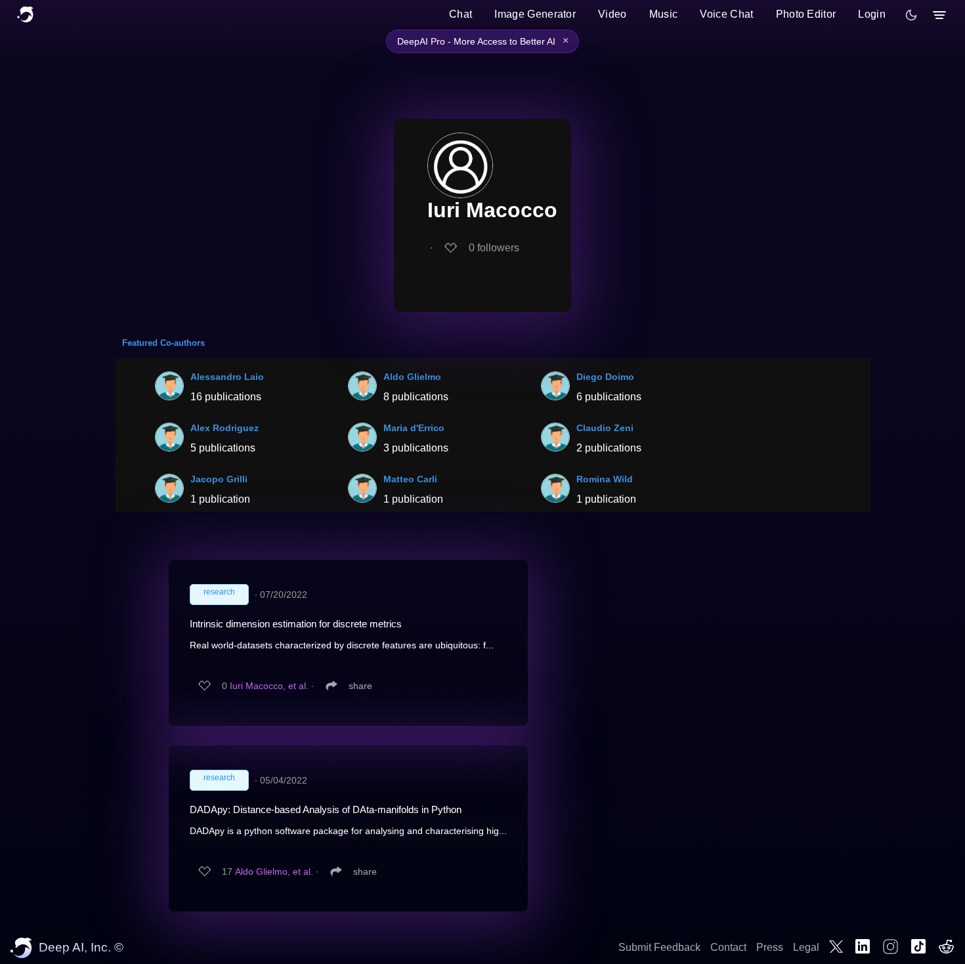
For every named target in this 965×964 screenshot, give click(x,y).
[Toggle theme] (911, 15)
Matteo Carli (410, 479)
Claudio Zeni (604, 428)
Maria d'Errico (413, 428)
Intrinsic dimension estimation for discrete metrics (296, 623)
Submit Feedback (659, 947)
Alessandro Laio (227, 376)
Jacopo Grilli (218, 479)
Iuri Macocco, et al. (269, 686)
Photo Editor (806, 14)
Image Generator (535, 14)
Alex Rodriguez (224, 428)
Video (612, 14)
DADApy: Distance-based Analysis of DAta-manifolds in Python (325, 809)
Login (872, 14)
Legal (806, 947)
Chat (460, 14)
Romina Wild (604, 479)
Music (663, 14)
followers (494, 247)
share (360, 686)
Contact (728, 947)
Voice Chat (726, 14)
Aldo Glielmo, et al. (274, 871)
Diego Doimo (605, 376)
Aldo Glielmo (412, 376)
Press (769, 947)
